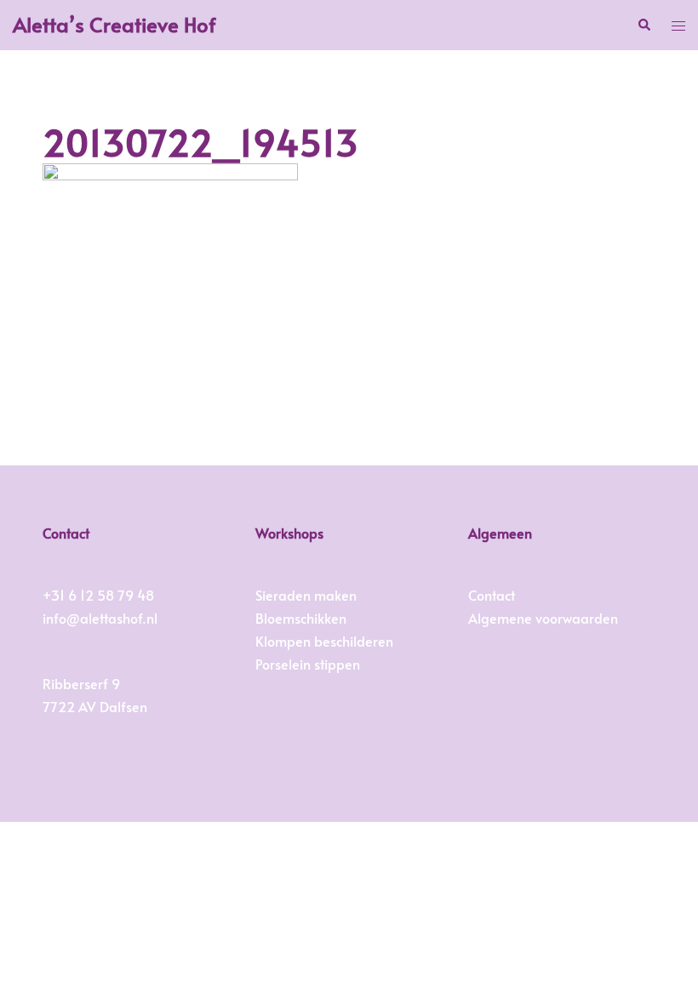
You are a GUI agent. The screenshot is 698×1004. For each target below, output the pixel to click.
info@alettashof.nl (100, 617)
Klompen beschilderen (324, 640)
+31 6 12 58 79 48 (98, 594)
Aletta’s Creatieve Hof (114, 24)
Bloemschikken (300, 617)
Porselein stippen (307, 663)
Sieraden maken (306, 594)
